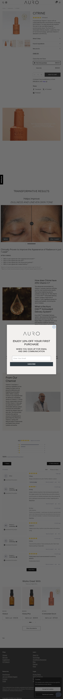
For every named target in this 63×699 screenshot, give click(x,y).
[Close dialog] (54, 326)
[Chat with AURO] (58, 694)
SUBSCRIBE (32, 364)
